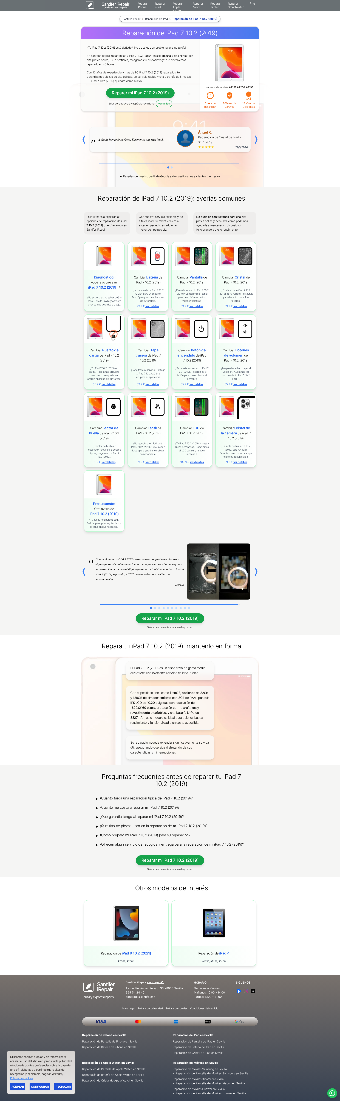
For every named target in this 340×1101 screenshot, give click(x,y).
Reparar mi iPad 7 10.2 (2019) (140, 92)
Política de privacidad (150, 1008)
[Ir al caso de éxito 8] (181, 608)
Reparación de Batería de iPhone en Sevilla (109, 1047)
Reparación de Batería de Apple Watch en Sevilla (113, 1075)
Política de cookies (176, 1008)
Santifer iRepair (131, 18)
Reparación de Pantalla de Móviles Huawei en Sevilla (211, 1093)
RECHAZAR (63, 1086)
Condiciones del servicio (204, 1008)
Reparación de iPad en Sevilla (193, 1035)
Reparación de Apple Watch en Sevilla (108, 1062)
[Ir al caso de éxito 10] (189, 608)
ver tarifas (164, 103)
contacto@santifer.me (140, 996)
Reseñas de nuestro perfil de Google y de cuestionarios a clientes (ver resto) (171, 176)
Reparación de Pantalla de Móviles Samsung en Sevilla (212, 1073)
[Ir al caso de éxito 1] (151, 608)
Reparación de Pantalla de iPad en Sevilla (199, 1041)
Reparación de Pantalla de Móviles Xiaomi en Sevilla (210, 1083)
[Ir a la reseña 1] (168, 167)
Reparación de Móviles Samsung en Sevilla (200, 1069)
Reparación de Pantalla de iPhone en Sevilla (109, 1041)
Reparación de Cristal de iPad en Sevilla (198, 1053)
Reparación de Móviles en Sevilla (195, 1062)
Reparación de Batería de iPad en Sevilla (198, 1047)
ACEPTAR (18, 1086)
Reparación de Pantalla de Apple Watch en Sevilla (113, 1069)
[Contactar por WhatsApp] (332, 1093)
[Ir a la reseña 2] (172, 167)
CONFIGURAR (40, 1086)
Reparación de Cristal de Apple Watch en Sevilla (112, 1080)
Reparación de (126, 953)
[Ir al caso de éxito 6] (172, 608)
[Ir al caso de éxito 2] (155, 608)
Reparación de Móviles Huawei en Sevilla (199, 1089)
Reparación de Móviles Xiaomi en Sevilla (198, 1079)
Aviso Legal (128, 1008)
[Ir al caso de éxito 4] (164, 608)
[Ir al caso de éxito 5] (168, 608)
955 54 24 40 (135, 992)
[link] (148, 276)
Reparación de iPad (156, 18)
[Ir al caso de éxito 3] (159, 608)
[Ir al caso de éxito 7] (176, 608)
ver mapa (155, 981)
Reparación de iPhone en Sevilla (104, 1035)
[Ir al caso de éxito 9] (185, 608)
